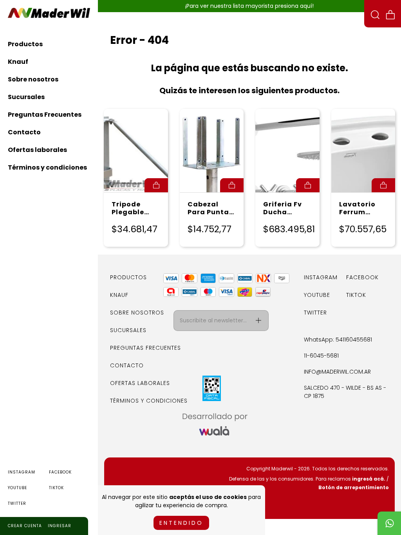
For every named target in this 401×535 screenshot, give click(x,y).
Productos (25, 44)
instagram (21, 472)
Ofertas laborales (37, 149)
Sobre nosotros (33, 79)
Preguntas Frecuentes (44, 114)
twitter (17, 503)
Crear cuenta (25, 526)
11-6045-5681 (321, 356)
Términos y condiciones (47, 167)
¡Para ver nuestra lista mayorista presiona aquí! (249, 6)
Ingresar (59, 526)
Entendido (181, 523)
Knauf (18, 61)
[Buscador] (375, 16)
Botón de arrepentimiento (353, 487)
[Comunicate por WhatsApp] (389, 523)
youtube (17, 488)
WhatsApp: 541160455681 (338, 339)
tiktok (56, 488)
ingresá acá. (368, 478)
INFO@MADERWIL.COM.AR (337, 372)
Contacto (24, 132)
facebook (60, 472)
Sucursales (26, 96)
